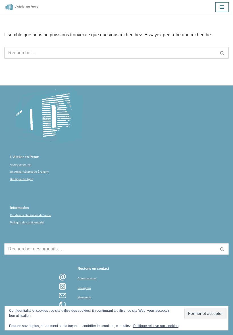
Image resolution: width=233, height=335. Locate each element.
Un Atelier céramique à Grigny (29, 171)
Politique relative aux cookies (155, 326)
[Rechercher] (222, 53)
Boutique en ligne (21, 179)
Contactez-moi (87, 278)
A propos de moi (20, 164)
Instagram (84, 288)
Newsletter (84, 297)
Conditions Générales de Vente (30, 215)
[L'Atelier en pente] (21, 7)
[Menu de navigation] (222, 7)
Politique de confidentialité (27, 222)
